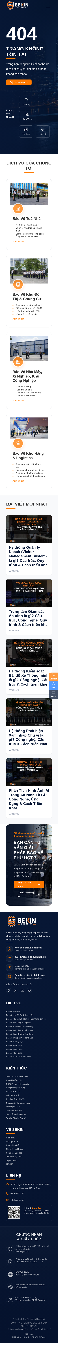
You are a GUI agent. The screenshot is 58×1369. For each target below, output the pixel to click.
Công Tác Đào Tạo (14, 1178)
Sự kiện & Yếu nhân (14, 1136)
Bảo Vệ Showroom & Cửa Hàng (19, 1052)
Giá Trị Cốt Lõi (12, 1167)
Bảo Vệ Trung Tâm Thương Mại (19, 1063)
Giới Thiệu (10, 1163)
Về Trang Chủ (21, 82)
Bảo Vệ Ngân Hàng (14, 1075)
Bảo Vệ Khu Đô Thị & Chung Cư (19, 1041)
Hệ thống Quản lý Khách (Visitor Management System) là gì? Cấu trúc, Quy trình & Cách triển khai (26, 561)
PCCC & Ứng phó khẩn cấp (18, 1110)
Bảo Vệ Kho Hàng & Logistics (18, 1048)
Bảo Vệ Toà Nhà (13, 1037)
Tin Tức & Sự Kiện (13, 1182)
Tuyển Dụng (11, 1186)
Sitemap (29, 1360)
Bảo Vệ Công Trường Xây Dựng (19, 1060)
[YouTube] (22, 1016)
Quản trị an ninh (13, 1132)
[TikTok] (29, 1016)
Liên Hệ (9, 1190)
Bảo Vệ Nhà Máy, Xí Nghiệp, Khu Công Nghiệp (26, 1045)
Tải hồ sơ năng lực (25, 920)
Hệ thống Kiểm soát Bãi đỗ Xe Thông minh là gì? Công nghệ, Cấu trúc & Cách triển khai (28, 692)
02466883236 (18, 1219)
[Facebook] (8, 1016)
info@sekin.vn (18, 1225)
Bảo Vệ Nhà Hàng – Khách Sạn (19, 1056)
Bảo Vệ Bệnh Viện (13, 1071)
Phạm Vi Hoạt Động (14, 1175)
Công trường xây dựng (16, 1113)
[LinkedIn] (15, 1016)
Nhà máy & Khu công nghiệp (18, 1128)
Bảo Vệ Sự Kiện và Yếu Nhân (18, 1082)
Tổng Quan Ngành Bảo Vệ (17, 1102)
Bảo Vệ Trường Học (14, 1067)
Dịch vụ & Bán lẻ (13, 1117)
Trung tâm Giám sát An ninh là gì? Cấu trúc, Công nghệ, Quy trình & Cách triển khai (28, 628)
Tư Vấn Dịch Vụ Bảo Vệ (16, 1144)
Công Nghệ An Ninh (14, 1106)
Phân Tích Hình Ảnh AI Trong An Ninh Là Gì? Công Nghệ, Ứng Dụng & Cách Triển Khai (28, 820)
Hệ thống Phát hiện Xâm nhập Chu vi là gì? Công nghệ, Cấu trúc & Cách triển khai (28, 756)
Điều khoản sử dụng (39, 1355)
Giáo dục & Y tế (12, 1121)
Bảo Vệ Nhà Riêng (14, 1079)
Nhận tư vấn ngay (23, 910)
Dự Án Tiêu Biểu (13, 1171)
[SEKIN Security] (21, 6)
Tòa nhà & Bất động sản (16, 1140)
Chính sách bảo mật (15, 1355)
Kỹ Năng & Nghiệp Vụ (15, 1125)
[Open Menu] (48, 6)
